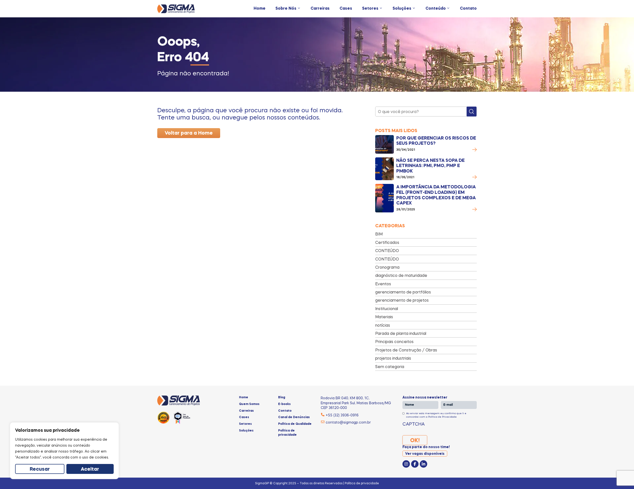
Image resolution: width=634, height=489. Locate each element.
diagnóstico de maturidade (401, 275)
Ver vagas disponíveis (425, 454)
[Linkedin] (423, 464)
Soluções (402, 9)
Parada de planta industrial (400, 333)
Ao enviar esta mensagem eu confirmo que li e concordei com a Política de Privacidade (436, 415)
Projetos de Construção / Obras (406, 349)
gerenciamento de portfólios (403, 291)
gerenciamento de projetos (402, 300)
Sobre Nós (285, 9)
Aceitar (90, 469)
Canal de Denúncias (294, 417)
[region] (64, 450)
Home (259, 9)
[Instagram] (406, 464)
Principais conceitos (394, 341)
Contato (468, 9)
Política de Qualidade (295, 424)
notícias (382, 325)
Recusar (40, 469)
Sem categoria (389, 366)
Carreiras (320, 9)
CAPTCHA (413, 424)
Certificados (387, 242)
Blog (281, 397)
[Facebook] (415, 464)
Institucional (386, 308)
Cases (346, 9)
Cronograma (387, 267)
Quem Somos (249, 404)
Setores (370, 9)
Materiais (384, 316)
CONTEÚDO (387, 250)
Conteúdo (435, 9)
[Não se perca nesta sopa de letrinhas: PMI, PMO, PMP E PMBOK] (384, 168)
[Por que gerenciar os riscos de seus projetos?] (384, 144)
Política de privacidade (287, 432)
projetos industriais (393, 358)
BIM (379, 233)
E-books (284, 404)
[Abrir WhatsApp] (621, 476)
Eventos (383, 283)
